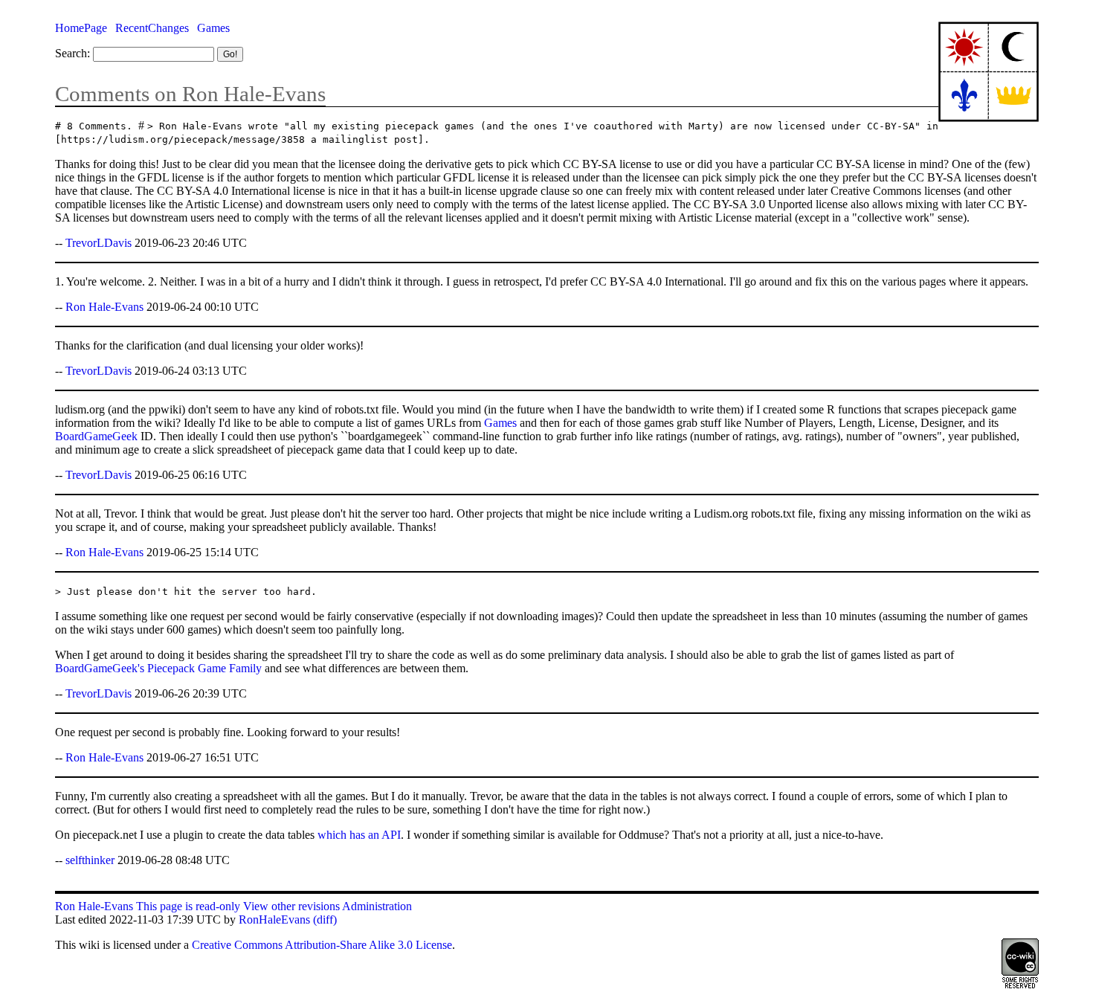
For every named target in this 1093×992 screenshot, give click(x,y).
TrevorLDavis (98, 242)
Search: (72, 53)
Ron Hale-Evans (104, 306)
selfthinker (90, 860)
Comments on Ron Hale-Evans (190, 94)
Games (213, 28)
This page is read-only (188, 906)
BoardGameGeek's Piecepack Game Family (158, 668)
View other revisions (291, 906)
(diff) (325, 919)
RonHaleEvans (274, 919)
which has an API (359, 834)
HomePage (81, 28)
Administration (377, 906)
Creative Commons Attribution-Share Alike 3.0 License (322, 944)
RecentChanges (152, 28)
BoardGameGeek (96, 436)
